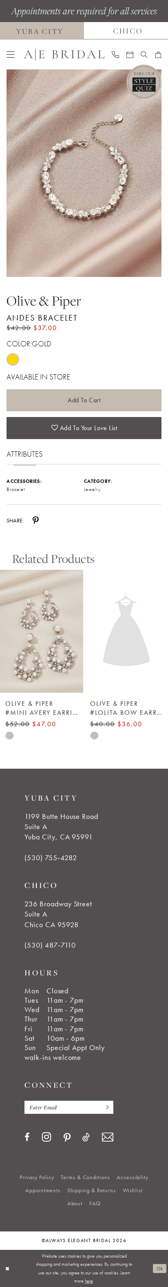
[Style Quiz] (143, 82)
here (89, 1281)
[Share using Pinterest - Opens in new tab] (36, 520)
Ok (160, 1268)
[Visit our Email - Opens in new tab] (107, 1137)
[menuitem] (11, 55)
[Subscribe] (105, 1107)
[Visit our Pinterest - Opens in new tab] (67, 1138)
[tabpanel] (83, 173)
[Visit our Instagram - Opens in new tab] (46, 1137)
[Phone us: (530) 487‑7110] (115, 54)
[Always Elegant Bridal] (64, 54)
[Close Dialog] (7, 1268)
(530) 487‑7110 (49, 945)
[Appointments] (130, 54)
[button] (11, 55)
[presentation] (126, 631)
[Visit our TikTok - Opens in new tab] (86, 1137)
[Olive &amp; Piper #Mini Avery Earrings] (41, 631)
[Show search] (144, 54)
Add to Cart (84, 400)
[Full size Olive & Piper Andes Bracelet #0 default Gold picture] (83, 173)
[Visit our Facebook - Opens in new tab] (27, 1137)
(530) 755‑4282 (50, 857)
